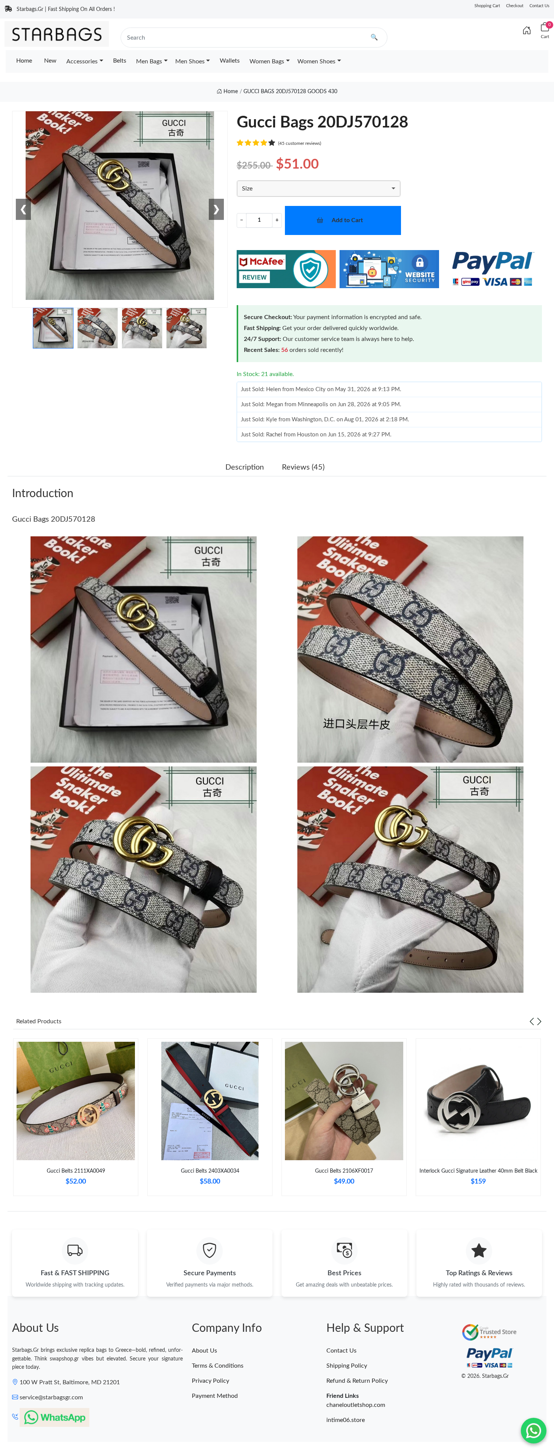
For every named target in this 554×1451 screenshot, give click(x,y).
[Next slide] (539, 1021)
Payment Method (215, 1396)
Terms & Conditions (217, 1366)
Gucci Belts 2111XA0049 (76, 1171)
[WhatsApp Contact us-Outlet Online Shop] (533, 1430)
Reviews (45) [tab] (303, 467)
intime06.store (345, 1420)
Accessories (82, 61)
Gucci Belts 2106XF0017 (344, 1171)
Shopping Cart (487, 6)
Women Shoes (316, 61)
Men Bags (149, 61)
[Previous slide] (532, 1021)
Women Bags (266, 61)
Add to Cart (347, 220)
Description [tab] (244, 467)
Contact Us (539, 6)
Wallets (230, 61)
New (50, 61)
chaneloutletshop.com (355, 1405)
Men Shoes (190, 61)
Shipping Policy (346, 1366)
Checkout (514, 6)
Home (24, 61)
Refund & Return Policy (357, 1381)
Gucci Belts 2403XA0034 (210, 1171)
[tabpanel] (76, 1120)
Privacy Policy (210, 1381)
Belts (119, 61)
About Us (204, 1351)
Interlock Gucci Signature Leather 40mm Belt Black (478, 1171)
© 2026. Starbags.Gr (485, 1376)
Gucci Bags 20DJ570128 (53, 519)
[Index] (526, 31)
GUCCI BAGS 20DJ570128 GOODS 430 (290, 91)
